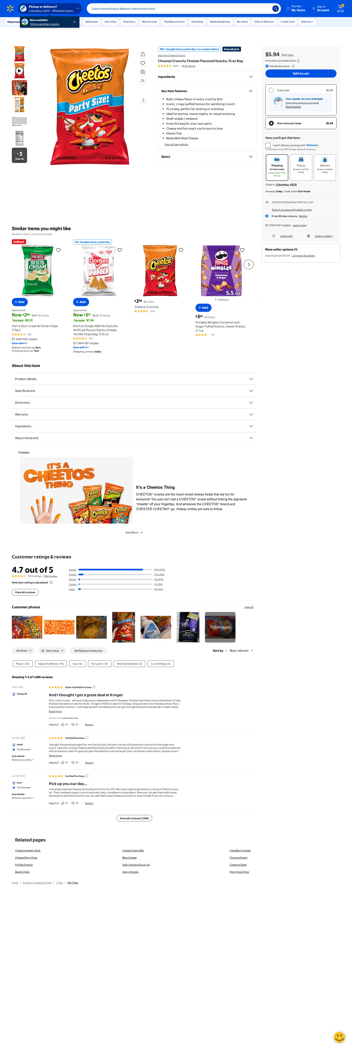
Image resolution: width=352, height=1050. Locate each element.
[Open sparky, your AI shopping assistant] (339, 1037)
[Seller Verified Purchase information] (94, 687)
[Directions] (251, 402)
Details (303, 216)
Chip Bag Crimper (240, 850)
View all (249, 607)
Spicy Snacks (130, 871)
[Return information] (292, 66)
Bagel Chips (22, 871)
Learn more (299, 225)
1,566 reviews (50, 576)
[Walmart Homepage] (10, 8)
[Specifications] (251, 391)
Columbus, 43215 (286, 184)
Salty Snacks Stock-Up (136, 864)
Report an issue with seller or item (292, 209)
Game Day (197, 21)
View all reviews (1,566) (134, 818)
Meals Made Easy (220, 21)
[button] (296, 8)
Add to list (286, 236)
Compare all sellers (303, 255)
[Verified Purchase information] (87, 737)
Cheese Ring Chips (26, 857)
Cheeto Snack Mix (133, 850)
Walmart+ (307, 21)
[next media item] (143, 100)
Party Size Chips (239, 871)
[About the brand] (251, 438)
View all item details (176, 144)
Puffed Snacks (24, 864)
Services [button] (40, 21)
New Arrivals (149, 21)
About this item (26, 365)
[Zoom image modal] (142, 72)
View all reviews (25, 592)
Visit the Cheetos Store (171, 55)
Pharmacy (129, 21)
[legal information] (298, 61)
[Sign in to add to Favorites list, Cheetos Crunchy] (181, 250)
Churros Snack (239, 857)
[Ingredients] (251, 77)
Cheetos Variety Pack (28, 850)
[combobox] (184, 8)
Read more (55, 711)
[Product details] (251, 379)
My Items (242, 21)
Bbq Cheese (129, 857)
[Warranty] (251, 414)
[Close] (75, 22)
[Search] (275, 8)
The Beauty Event (174, 21)
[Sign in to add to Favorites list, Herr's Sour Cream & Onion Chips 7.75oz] (58, 250)
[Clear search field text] (266, 8)
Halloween (91, 21)
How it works (293, 106)
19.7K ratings (188, 66)
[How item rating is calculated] (51, 582)
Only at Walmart (264, 21)
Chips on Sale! (238, 864)
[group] (176, 66)
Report (89, 724)
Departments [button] (15, 21)
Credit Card (288, 21)
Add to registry (324, 236)
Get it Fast (111, 21)
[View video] (142, 81)
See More (131, 532)
